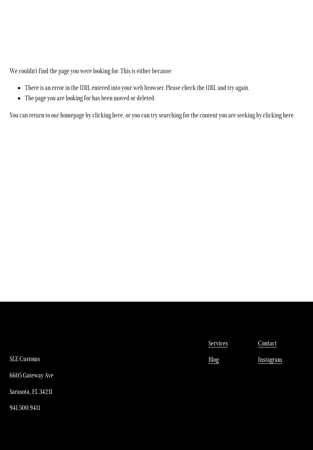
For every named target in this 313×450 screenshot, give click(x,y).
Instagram (270, 359)
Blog (213, 359)
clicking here (107, 115)
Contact (267, 343)
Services (218, 343)
